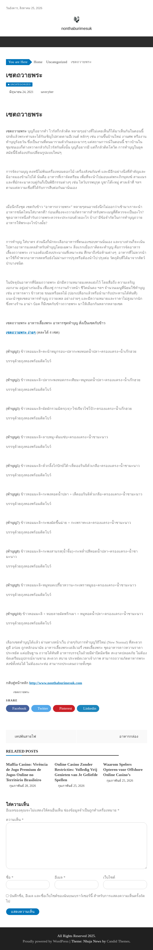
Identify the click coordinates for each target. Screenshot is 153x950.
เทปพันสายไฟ (25, 736)
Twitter (42, 708)
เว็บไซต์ (109, 877)
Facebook (18, 708)
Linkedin (89, 708)
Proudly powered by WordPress (46, 941)
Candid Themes (118, 941)
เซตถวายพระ (21, 692)
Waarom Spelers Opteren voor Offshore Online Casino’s (123, 769)
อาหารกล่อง (128, 736)
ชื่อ (9, 877)
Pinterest (65, 708)
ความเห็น (15, 820)
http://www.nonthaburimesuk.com (55, 683)
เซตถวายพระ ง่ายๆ (21, 332)
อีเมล (60, 877)
